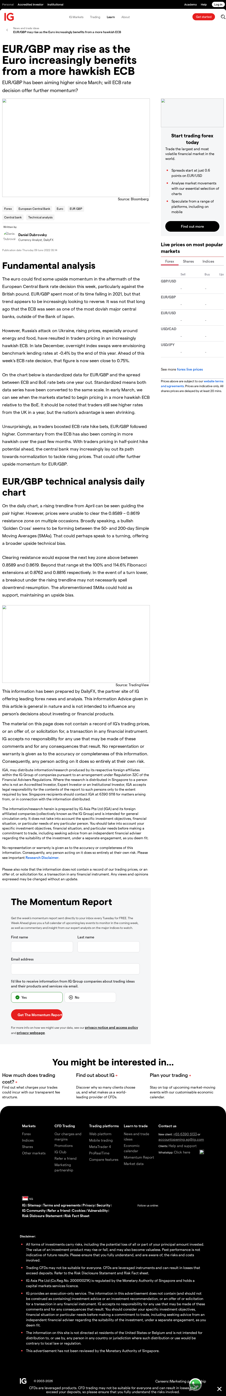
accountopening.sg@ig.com (181, 1139)
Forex (8, 208)
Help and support (183, 1146)
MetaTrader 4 (100, 1146)
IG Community (33, 1210)
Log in (218, 4)
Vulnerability (97, 1210)
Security (103, 1205)
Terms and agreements (62, 1205)
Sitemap (34, 1205)
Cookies (78, 1210)
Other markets (33, 1153)
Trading (95, 17)
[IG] (9, 17)
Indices (208, 261)
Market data (134, 1163)
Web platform (100, 1134)
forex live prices (190, 369)
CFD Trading (65, 1126)
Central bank (13, 217)
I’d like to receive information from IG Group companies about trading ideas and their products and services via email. (73, 983)
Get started (203, 17)
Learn (111, 17)
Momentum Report (139, 1157)
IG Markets (76, 17)
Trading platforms (104, 1126)
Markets (29, 1126)
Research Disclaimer (42, 857)
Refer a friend (58, 1210)
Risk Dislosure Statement (42, 1216)
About (125, 17)
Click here (182, 1152)
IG (24, 1205)
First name (19, 937)
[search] (223, 17)
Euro (60, 208)
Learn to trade (136, 1126)
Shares (188, 261)
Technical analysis (40, 217)
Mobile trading (101, 1140)
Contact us (167, 1126)
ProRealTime (99, 1153)
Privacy (89, 1205)
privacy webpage (31, 1032)
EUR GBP (76, 208)
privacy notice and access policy (111, 1027)
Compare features (103, 1159)
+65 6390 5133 (185, 1134)
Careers (161, 1381)
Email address (22, 959)
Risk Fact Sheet (76, 1216)
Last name (85, 937)
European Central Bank (34, 208)
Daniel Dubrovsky (32, 235)
